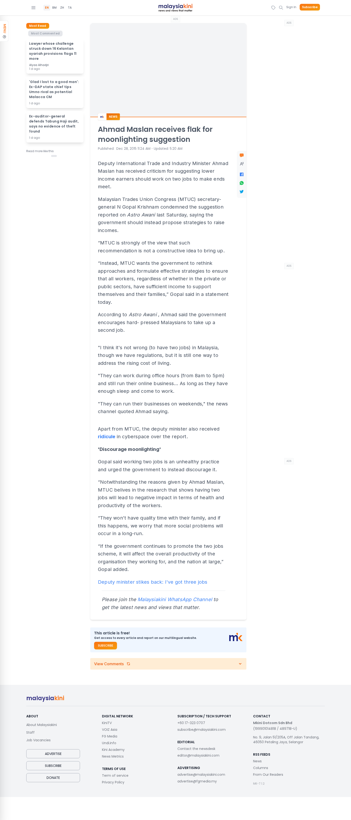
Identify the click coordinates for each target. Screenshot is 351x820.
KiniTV (107, 722)
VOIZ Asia (109, 729)
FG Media (109, 736)
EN (47, 8)
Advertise (53, 753)
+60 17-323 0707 (191, 722)
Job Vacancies (38, 740)
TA (70, 8)
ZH (62, 8)
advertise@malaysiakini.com (201, 774)
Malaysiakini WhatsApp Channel (175, 599)
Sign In (291, 7)
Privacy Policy (113, 782)
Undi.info (109, 743)
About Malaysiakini (41, 724)
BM (54, 8)
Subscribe (310, 7)
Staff (30, 732)
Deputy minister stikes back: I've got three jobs (152, 582)
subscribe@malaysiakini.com (201, 729)
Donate (53, 777)
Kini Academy (113, 749)
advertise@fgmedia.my (197, 781)
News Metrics (113, 756)
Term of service (115, 775)
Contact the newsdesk (196, 748)
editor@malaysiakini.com (198, 755)
